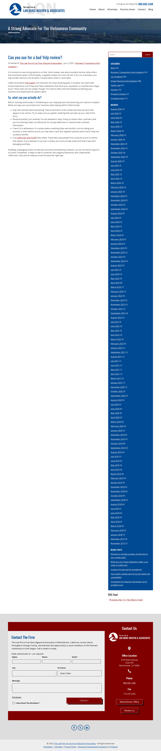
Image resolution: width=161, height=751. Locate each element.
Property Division (118, 94)
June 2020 (115, 409)
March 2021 (116, 378)
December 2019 (117, 435)
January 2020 (116, 430)
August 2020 (116, 400)
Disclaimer (16, 697)
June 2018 (115, 513)
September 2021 (118, 352)
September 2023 (118, 261)
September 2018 (118, 500)
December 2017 (117, 539)
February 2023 (117, 291)
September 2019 (118, 448)
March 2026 (116, 131)
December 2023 (117, 248)
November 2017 (118, 543)
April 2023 (115, 282)
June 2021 (115, 365)
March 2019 (116, 474)
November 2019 (118, 439)
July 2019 (115, 456)
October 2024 (117, 204)
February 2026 (117, 135)
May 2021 (115, 369)
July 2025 (115, 165)
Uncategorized (117, 98)
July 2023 (115, 270)
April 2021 (115, 374)
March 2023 (116, 287)
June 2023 (115, 274)
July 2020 (115, 404)
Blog (150, 9)
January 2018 (116, 534)
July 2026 (115, 113)
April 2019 (115, 469)
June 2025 (115, 170)
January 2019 (116, 482)
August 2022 (116, 317)
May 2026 (115, 122)
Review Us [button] (129, 710)
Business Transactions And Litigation (127, 72)
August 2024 (116, 213)
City (13, 668)
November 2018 (118, 491)
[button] (158, 748)
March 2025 (116, 183)
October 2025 (117, 152)
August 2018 (116, 504)
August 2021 (116, 356)
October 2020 (117, 391)
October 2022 (117, 309)
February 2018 (117, 530)
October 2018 (117, 495)
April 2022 (115, 335)
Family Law (115, 85)
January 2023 (116, 296)
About (101, 9)
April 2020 (115, 417)
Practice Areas (127, 9)
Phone (44, 657)
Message (16, 681)
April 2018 (115, 521)
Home (93, 9)
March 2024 (116, 235)
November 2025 (118, 148)
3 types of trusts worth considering (126, 569)
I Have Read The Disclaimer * (28, 703)
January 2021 (116, 382)
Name (14, 657)
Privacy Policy (70, 747)
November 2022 (118, 304)
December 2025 (117, 144)
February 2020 (117, 426)
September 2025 (118, 157)
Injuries (114, 89)
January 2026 (116, 139)
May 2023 (115, 278)
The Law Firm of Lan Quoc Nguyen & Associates (41, 63)
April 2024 (115, 230)
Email (75, 657)
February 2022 (117, 343)
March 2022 (116, 339)
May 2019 (115, 465)
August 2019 (116, 452)
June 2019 (115, 461)
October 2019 (117, 443)
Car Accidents (116, 76)
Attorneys (112, 9)
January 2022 (116, 348)
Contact (142, 9)
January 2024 (116, 243)
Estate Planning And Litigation (124, 81)
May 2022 (115, 330)
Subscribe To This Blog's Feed (126, 599)
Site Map (58, 747)
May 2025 (115, 174)
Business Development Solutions (92, 747)
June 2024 (115, 222)
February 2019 (117, 478)
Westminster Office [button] (129, 701)
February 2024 (117, 239)
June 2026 (115, 117)
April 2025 (115, 178)
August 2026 (116, 109)
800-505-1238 (145, 3)
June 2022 (115, 326)
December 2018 (117, 487)
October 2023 (117, 257)
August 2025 (116, 161)
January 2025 (116, 191)
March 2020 (116, 422)
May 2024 (115, 226)
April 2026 (115, 126)
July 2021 (115, 361)
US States (62, 668)
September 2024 (118, 209)
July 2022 (115, 322)
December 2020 (117, 387)
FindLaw (114, 747)
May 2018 (115, 517)
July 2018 (115, 508)
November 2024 (118, 200)
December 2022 (117, 300)
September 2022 (118, 313)
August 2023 (116, 265)
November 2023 (118, 252)
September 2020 (118, 395)
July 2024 (115, 217)
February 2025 (117, 187)
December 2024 (117, 196)
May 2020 (115, 413)
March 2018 (116, 526)
